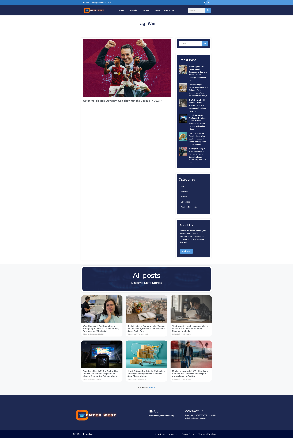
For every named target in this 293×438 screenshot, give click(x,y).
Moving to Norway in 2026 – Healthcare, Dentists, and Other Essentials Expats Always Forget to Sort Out (190, 373)
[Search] (208, 10)
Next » (152, 387)
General (146, 10)
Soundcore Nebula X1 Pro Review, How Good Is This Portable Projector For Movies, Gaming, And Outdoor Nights (100, 373)
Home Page (160, 434)
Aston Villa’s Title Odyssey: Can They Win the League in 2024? (122, 100)
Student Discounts (189, 207)
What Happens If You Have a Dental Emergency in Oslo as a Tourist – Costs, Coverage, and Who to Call (101, 328)
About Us (173, 434)
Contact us (169, 10)
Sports (157, 10)
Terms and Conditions (207, 434)
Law (182, 186)
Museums (185, 191)
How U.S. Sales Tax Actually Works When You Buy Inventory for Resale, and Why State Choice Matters (197, 138)
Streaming (133, 10)
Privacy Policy (188, 434)
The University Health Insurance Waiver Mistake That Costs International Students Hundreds (197, 105)
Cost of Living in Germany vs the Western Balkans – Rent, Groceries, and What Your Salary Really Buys (198, 90)
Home (121, 10)
